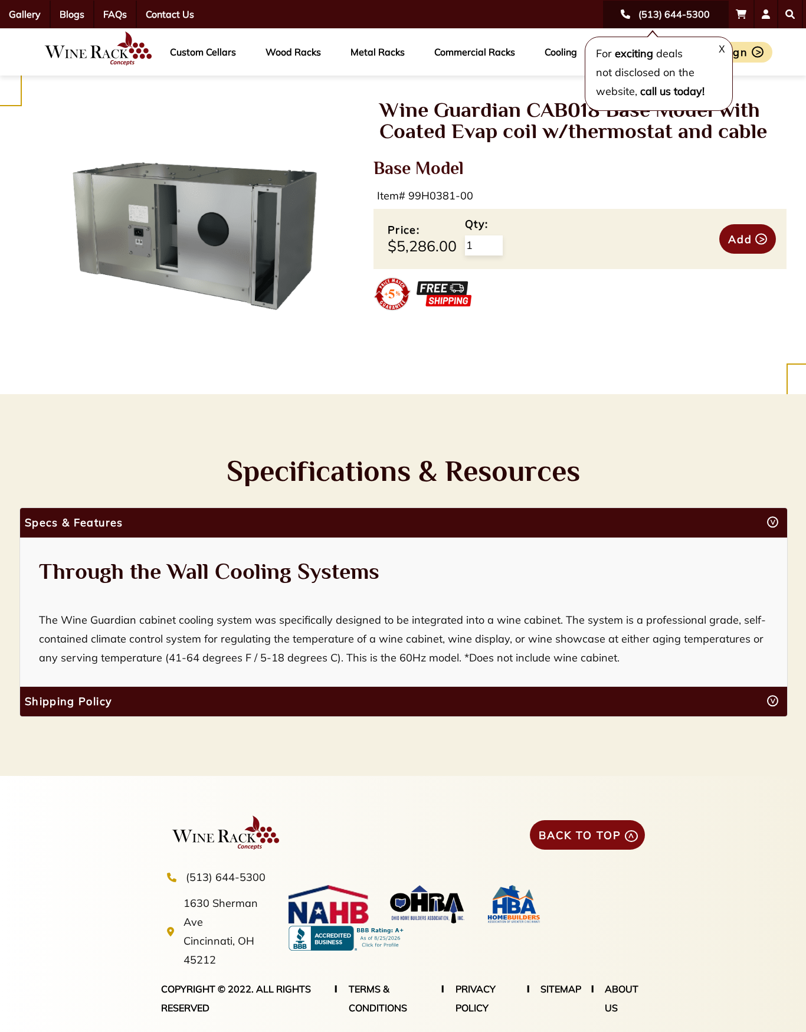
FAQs (115, 14)
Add (740, 239)
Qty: (476, 224)
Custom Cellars (203, 52)
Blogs (72, 14)
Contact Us (170, 14)
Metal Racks (377, 52)
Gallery (25, 14)
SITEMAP (560, 989)
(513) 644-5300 (226, 877)
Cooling (561, 52)
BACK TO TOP (580, 835)
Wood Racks (293, 52)
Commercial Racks (474, 52)
